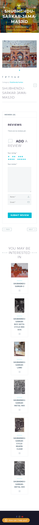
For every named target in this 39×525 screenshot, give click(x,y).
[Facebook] (2, 77)
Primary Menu (35, 7)
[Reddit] (18, 77)
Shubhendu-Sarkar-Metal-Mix (19, 403)
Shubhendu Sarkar (16, 82)
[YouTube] (22, 517)
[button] (19, 70)
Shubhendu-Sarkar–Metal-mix (19, 484)
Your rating (12, 153)
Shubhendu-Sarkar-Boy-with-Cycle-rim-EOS (19, 324)
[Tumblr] (12, 77)
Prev (8, 229)
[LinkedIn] (15, 77)
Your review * (12, 164)
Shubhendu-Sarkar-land (19, 365)
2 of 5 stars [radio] (13, 156)
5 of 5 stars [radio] (21, 159)
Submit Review (20, 215)
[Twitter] (6, 77)
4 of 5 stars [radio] (11, 159)
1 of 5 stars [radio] (9, 156)
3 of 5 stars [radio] (20, 156)
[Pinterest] (9, 77)
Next (31, 229)
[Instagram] (19, 517)
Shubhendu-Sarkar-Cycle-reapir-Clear (19, 443)
